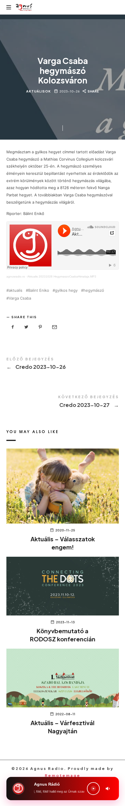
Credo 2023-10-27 (62, 402)
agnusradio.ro (15, 276)
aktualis (15, 290)
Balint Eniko (38, 290)
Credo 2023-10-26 (62, 365)
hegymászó (93, 290)
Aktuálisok (38, 91)
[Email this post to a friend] (54, 327)
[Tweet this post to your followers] (26, 327)
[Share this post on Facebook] (12, 327)
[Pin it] (40, 327)
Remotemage (63, 775)
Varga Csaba (20, 298)
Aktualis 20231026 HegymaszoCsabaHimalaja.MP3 (61, 276)
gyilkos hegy (66, 290)
